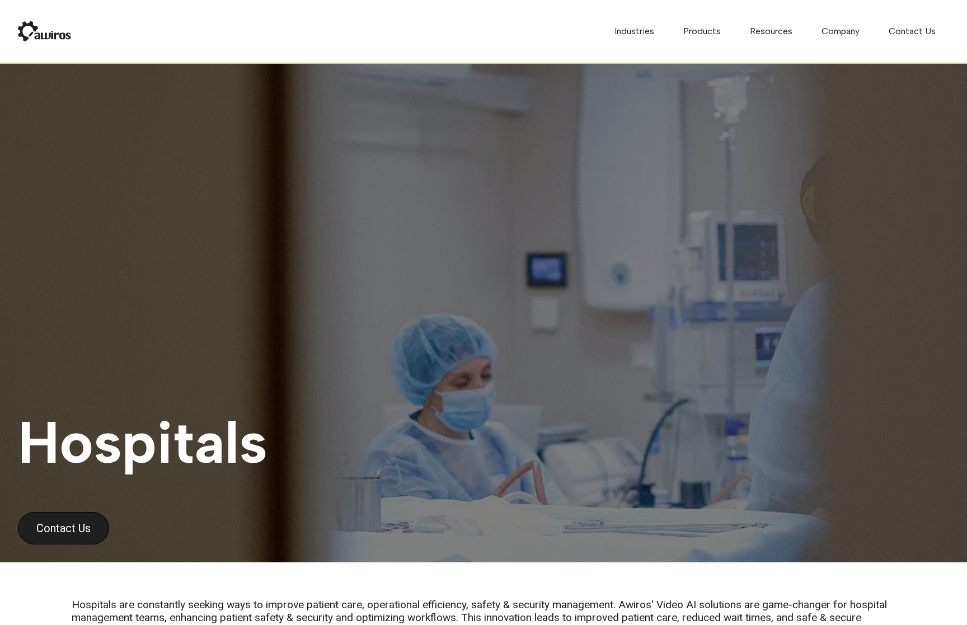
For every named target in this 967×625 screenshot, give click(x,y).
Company (841, 31)
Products (702, 31)
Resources (771, 31)
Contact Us (912, 31)
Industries (634, 31)
